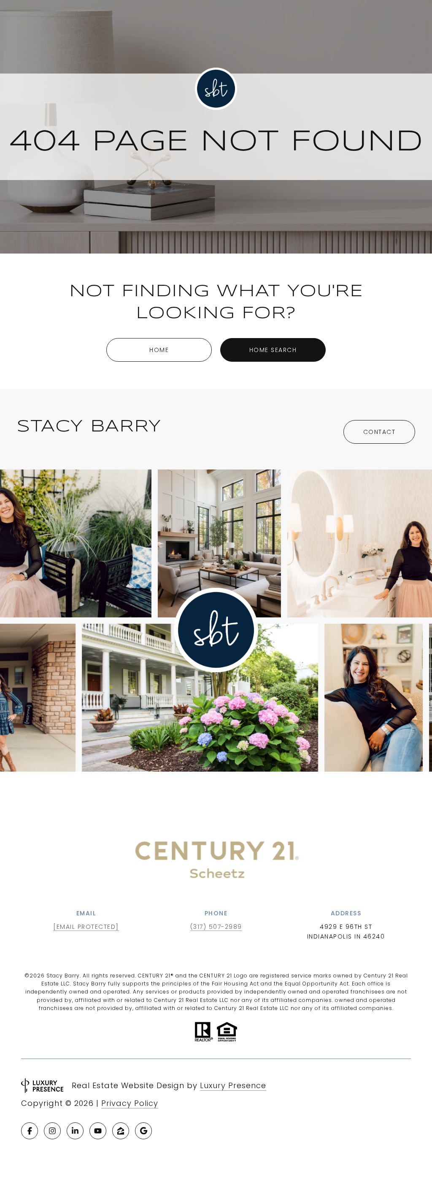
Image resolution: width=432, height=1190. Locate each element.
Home (159, 350)
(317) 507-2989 (216, 927)
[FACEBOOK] (29, 1130)
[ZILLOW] (120, 1130)
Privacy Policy (129, 1103)
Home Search (273, 350)
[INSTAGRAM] (52, 1130)
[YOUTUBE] (97, 1130)
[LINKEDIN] (75, 1130)
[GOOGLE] (143, 1130)
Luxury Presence (233, 1085)
